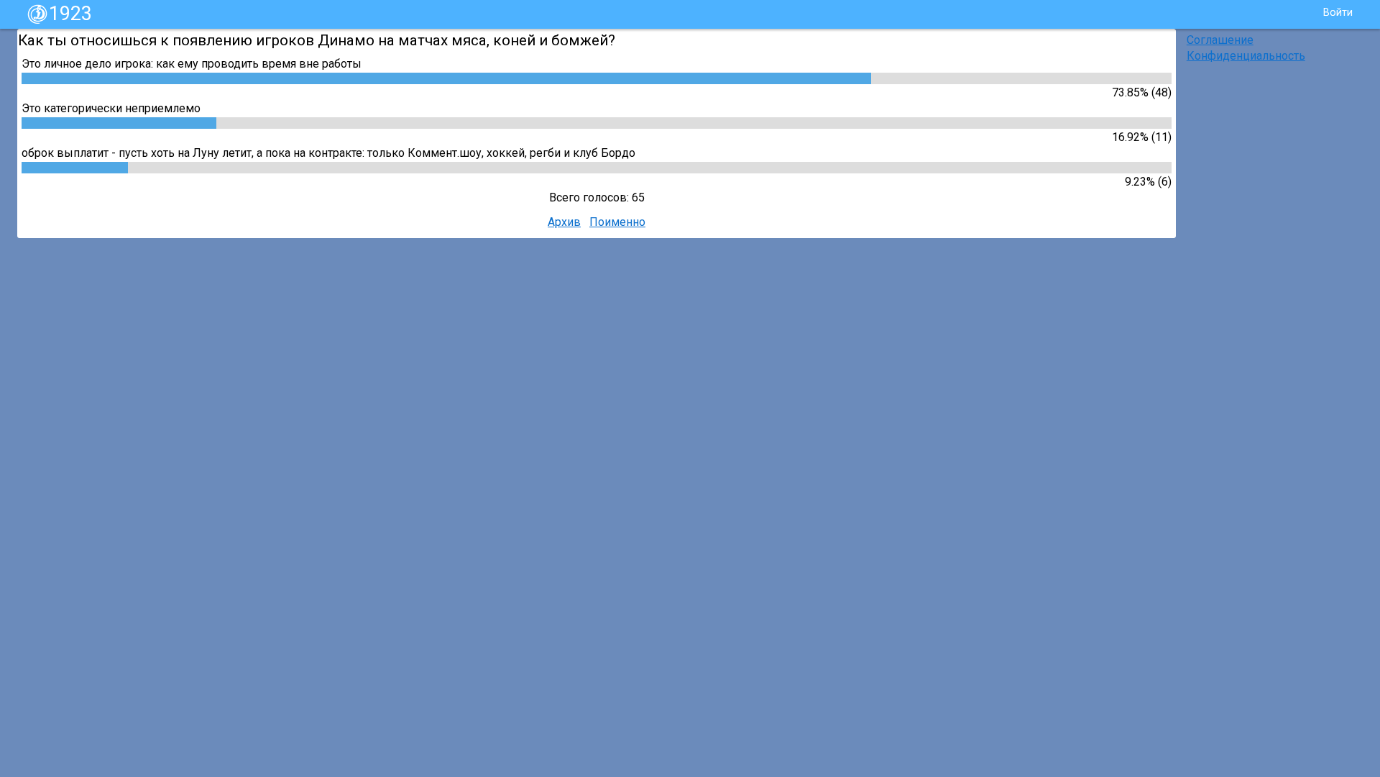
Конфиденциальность (1246, 56)
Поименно (617, 222)
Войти (1338, 12)
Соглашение (1220, 40)
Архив (564, 222)
